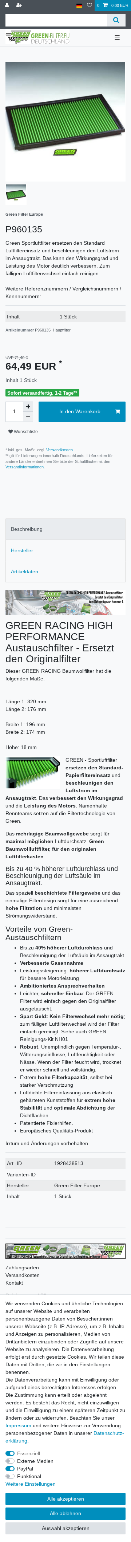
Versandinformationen (24, 467)
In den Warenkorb (79, 411)
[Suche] (116, 20)
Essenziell (28, 1453)
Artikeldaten (24, 571)
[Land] (79, 5)
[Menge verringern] (28, 417)
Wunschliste (25, 431)
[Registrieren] (20, 5)
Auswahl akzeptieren (66, 1528)
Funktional (29, 1476)
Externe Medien (35, 1461)
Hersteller (22, 550)
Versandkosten (59, 450)
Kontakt (14, 1283)
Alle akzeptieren (65, 1499)
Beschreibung (27, 529)
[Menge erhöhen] (28, 407)
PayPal (25, 1469)
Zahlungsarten (22, 1267)
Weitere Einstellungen (30, 1484)
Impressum (18, 1425)
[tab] (65, 529)
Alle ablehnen (65, 1513)
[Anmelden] (8, 5)
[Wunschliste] (89, 5)
